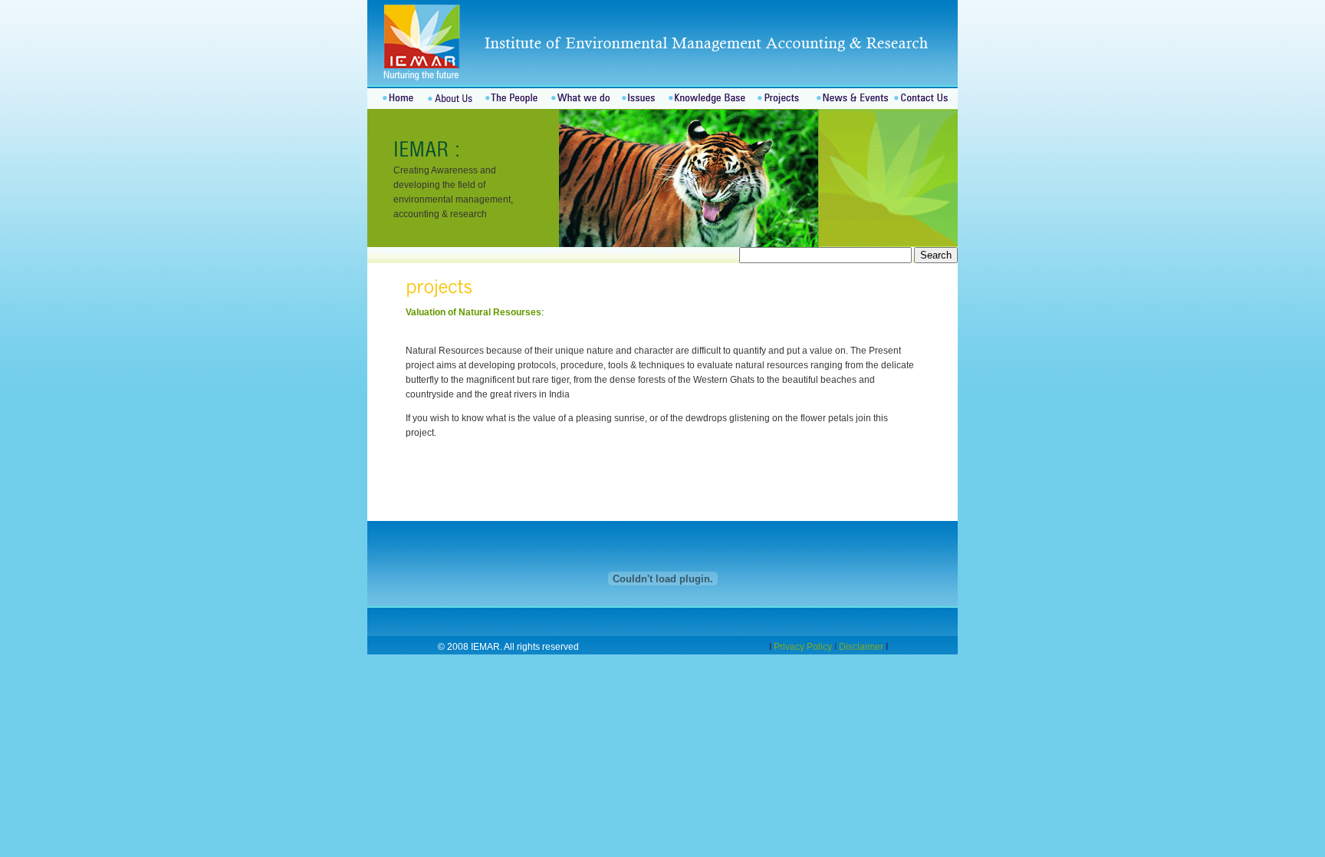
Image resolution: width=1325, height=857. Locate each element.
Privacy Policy (804, 646)
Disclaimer (861, 646)
